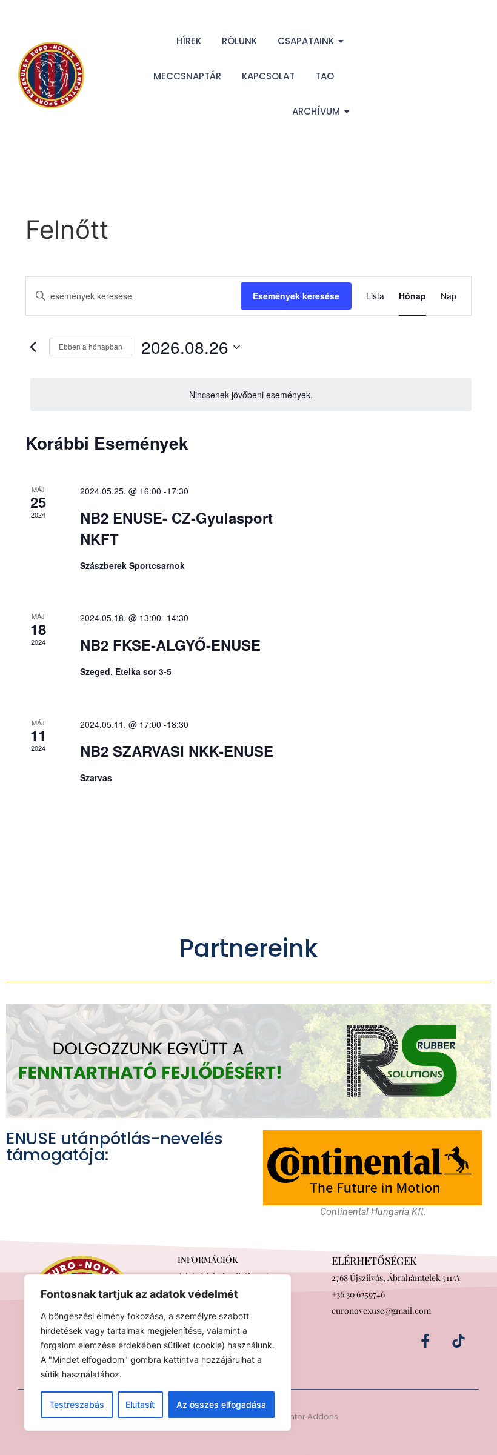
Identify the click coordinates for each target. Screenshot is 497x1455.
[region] (157, 1352)
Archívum (316, 111)
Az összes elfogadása (221, 1404)
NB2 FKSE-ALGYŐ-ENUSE (170, 644)
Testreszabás (76, 1404)
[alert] (251, 394)
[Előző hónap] (32, 347)
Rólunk (239, 41)
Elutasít (140, 1404)
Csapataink (306, 41)
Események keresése (296, 296)
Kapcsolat (268, 76)
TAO (324, 76)
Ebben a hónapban (90, 346)
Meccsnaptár (187, 76)
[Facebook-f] (425, 1341)
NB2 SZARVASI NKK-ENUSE (176, 751)
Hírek (188, 41)
